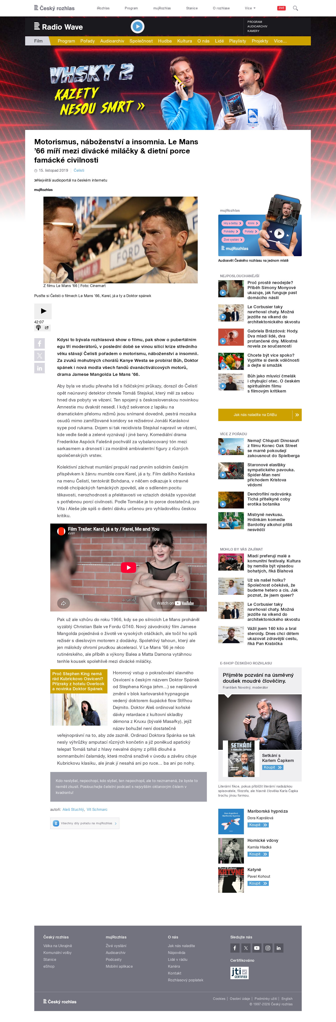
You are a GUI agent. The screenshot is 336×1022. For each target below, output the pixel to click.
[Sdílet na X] (39, 355)
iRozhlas (103, 8)
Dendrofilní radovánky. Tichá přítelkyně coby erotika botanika (270, 499)
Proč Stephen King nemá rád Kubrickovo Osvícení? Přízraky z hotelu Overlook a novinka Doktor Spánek (78, 681)
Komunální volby (57, 953)
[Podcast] (38, 328)
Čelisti (79, 170)
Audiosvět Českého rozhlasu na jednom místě (253, 260)
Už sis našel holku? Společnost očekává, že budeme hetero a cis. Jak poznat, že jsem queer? (273, 588)
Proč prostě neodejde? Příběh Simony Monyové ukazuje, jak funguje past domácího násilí (272, 290)
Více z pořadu (233, 434)
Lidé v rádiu (178, 959)
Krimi (251, 223)
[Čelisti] (168, 87)
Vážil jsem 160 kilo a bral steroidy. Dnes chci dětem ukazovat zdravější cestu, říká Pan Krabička (273, 636)
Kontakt (174, 973)
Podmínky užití (266, 999)
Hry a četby (231, 223)
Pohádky (229, 231)
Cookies (219, 999)
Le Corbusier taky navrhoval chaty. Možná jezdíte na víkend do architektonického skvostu (274, 314)
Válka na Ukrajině (57, 946)
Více (280, 40)
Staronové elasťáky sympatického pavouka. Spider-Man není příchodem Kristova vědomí (271, 474)
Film (38, 40)
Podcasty (114, 959)
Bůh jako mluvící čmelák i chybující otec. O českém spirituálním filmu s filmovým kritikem (274, 383)
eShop (48, 966)
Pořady (87, 40)
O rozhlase (221, 8)
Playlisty (237, 40)
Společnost (141, 40)
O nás (203, 40)
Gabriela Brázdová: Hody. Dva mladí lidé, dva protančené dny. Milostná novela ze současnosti (273, 338)
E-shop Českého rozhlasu (246, 663)
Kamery (253, 31)
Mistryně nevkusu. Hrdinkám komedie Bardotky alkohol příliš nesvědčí (270, 522)
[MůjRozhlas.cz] (43, 190)
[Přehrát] (43, 311)
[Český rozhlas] (54, 8)
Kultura (184, 40)
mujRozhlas (162, 8)
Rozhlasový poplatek (185, 980)
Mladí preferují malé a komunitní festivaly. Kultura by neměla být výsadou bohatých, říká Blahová (274, 563)
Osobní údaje (240, 999)
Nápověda (176, 953)
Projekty (260, 40)
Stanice (192, 8)
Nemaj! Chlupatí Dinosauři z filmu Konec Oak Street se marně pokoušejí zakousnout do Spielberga (274, 448)
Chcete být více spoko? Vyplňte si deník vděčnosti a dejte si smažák (273, 360)
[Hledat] (295, 8)
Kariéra (174, 966)
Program (131, 8)
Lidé (219, 40)
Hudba (165, 40)
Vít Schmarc (97, 809)
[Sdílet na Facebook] (39, 343)
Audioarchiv (257, 26)
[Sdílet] (47, 328)
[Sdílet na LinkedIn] (39, 368)
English (287, 999)
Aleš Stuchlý (73, 809)
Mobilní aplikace (119, 966)
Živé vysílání (231, 239)
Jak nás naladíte (181, 946)
